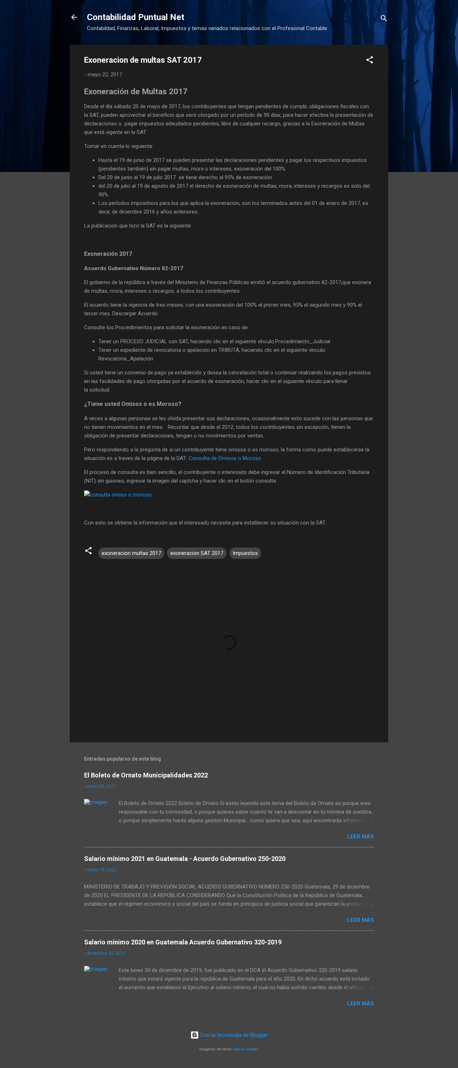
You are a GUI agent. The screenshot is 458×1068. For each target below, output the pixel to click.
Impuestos (245, 553)
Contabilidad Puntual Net (135, 17)
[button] (369, 61)
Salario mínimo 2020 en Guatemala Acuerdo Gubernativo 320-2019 (183, 942)
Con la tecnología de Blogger (233, 1035)
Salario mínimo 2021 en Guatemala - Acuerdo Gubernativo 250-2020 (185, 858)
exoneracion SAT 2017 (196, 553)
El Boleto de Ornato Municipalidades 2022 (146, 775)
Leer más (360, 836)
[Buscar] (384, 19)
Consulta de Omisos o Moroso (225, 458)
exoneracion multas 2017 (131, 553)
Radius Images (246, 1049)
